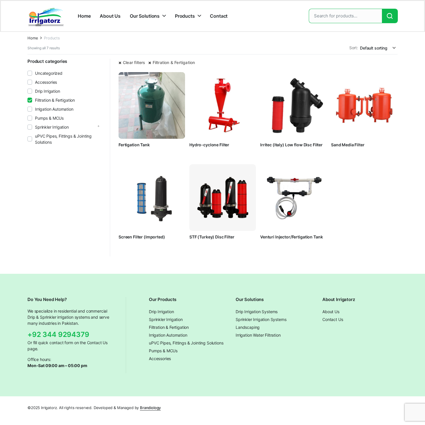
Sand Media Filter (348, 144)
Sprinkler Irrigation (52, 127)
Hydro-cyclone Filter (209, 144)
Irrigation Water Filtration (258, 335)
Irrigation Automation (54, 109)
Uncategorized (48, 73)
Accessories (46, 82)
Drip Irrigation (47, 91)
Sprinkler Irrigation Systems (261, 319)
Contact (219, 16)
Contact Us (332, 319)
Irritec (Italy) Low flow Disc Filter (291, 144)
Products (185, 16)
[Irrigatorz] (45, 16)
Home (84, 16)
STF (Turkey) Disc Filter (211, 236)
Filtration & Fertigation (174, 62)
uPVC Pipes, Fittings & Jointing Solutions (63, 139)
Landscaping (248, 327)
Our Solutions (145, 16)
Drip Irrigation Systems (257, 311)
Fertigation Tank (134, 144)
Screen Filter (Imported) (142, 236)
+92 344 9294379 (58, 334)
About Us (110, 16)
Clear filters (134, 62)
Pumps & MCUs (49, 118)
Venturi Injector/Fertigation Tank (291, 236)
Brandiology (150, 407)
